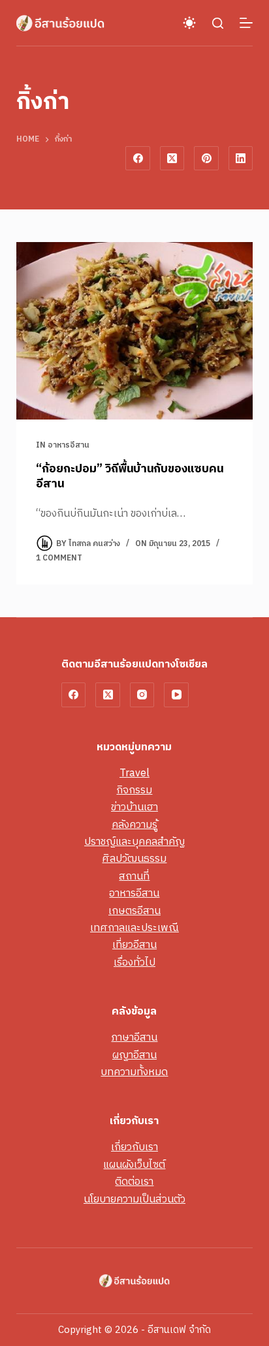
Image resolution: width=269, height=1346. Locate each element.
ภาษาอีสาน (134, 1038)
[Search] (217, 23)
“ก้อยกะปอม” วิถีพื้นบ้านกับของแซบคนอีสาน (129, 476)
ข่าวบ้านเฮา (134, 807)
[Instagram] (142, 694)
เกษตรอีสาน (134, 911)
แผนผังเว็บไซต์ (134, 1165)
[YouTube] (176, 694)
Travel (134, 773)
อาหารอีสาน (68, 445)
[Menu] (246, 22)
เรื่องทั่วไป (134, 962)
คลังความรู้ (134, 825)
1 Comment (59, 558)
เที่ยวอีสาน (134, 945)
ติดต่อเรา (134, 1182)
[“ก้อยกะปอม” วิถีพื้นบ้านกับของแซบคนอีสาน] (134, 331)
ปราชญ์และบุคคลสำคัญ (134, 842)
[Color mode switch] (189, 22)
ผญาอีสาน (134, 1055)
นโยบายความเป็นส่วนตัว (134, 1199)
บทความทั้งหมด (134, 1072)
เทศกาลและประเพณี (134, 928)
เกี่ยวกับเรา (134, 1147)
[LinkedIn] (241, 158)
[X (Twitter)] (172, 158)
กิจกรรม (134, 790)
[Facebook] (137, 158)
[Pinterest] (206, 158)
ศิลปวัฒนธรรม (134, 859)
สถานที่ (134, 876)
